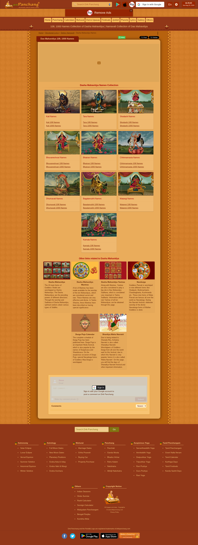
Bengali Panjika (83, 514)
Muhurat (80, 20)
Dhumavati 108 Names (56, 204)
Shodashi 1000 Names (129, 126)
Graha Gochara (56, 471)
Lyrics (133, 20)
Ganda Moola (113, 452)
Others (149, 20)
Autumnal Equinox (28, 466)
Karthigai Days (171, 462)
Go (114, 429)
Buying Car (83, 457)
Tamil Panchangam (173, 448)
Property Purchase (86, 462)
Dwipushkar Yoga (143, 457)
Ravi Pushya (141, 466)
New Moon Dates (56, 452)
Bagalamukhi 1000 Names (94, 208)
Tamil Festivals (171, 466)
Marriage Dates (85, 448)
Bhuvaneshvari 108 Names (57, 163)
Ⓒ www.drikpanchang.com (114, 509)
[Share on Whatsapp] (121, 37)
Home (48, 20)
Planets (124, 20)
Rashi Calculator (84, 500)
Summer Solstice (27, 462)
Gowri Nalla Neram (173, 452)
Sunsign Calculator (85, 505)
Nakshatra (111, 466)
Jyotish (115, 20)
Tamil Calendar (171, 457)
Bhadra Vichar (113, 457)
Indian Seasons (83, 491)
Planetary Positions (57, 457)
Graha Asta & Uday (57, 462)
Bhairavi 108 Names (91, 163)
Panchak (111, 448)
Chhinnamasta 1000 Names (132, 167)
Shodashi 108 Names (129, 122)
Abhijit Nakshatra (114, 471)
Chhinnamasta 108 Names (131, 163)
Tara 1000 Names (90, 126)
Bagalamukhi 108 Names (94, 204)
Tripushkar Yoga (143, 462)
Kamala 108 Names (91, 245)
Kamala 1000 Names (92, 249)
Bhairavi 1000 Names (92, 167)
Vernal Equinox (26, 457)
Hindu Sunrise (83, 496)
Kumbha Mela (83, 519)
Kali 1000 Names (53, 126)
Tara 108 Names (90, 122)
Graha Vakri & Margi (58, 466)
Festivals (106, 20)
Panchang (57, 20)
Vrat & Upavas (93, 20)
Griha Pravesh (84, 452)
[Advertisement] (99, 63)
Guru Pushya (141, 471)
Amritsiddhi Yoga (143, 452)
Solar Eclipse (25, 448)
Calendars (69, 20)
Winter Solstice (26, 471)
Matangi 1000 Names (129, 208)
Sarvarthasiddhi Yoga (145, 448)
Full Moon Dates (56, 448)
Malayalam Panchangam (87, 510)
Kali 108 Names (53, 122)
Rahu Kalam (112, 462)
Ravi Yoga (140, 475)
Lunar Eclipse (26, 452)
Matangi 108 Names (128, 204)
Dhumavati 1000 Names (56, 208)
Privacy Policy (114, 512)
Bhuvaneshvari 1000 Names (58, 167)
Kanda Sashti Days (173, 471)
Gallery (141, 20)
